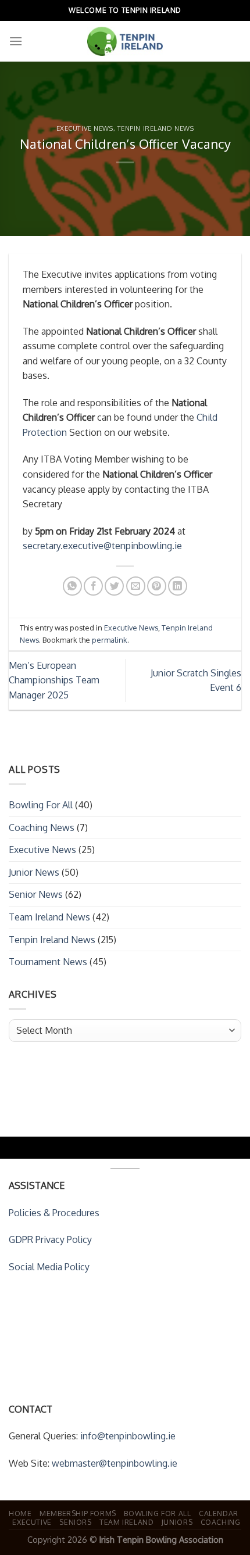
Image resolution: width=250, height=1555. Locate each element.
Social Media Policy (49, 1267)
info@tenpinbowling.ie (128, 1436)
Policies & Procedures (54, 1213)
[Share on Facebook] (93, 586)
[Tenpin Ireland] (125, 41)
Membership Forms (78, 1513)
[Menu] (16, 41)
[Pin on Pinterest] (156, 586)
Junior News (34, 872)
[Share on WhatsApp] (72, 586)
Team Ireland (126, 1522)
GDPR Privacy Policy (50, 1239)
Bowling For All (41, 805)
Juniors (177, 1522)
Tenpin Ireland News (155, 128)
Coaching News (41, 827)
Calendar (218, 1513)
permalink (109, 639)
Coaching (221, 1522)
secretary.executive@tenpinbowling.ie (102, 545)
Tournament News (48, 962)
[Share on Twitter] (114, 586)
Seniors (75, 1522)
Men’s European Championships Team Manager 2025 (54, 680)
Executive (32, 1522)
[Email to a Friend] (135, 586)
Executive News (84, 128)
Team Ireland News (49, 917)
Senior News (36, 894)
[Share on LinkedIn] (177, 586)
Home (20, 1513)
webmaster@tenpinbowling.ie (114, 1463)
